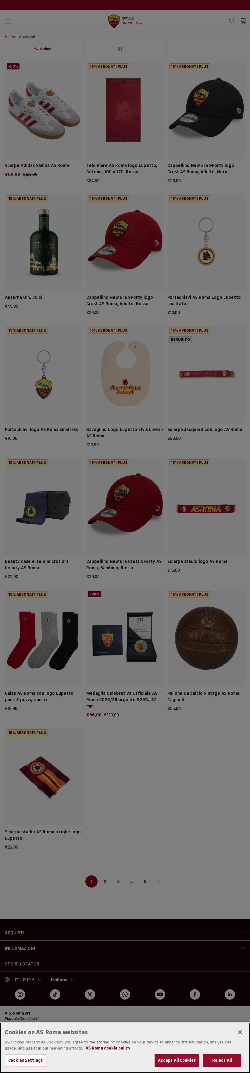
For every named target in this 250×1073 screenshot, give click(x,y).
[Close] (240, 1032)
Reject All (222, 1060)
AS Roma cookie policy (108, 1048)
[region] (125, 1047)
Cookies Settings (25, 1060)
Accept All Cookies (177, 1060)
